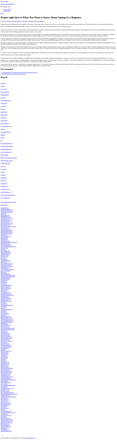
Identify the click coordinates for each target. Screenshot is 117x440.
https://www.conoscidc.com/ (8, 195)
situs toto (3, 109)
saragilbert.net (4, 239)
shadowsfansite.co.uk (6, 293)
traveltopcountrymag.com (7, 419)
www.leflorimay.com (6, 126)
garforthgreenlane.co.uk (7, 319)
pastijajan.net (4, 281)
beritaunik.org (4, 358)
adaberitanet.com (5, 364)
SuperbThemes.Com (30, 438)
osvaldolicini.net (5, 296)
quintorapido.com (5, 250)
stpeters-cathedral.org (6, 288)
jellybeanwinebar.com (6, 371)
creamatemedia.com (6, 278)
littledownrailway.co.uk (6, 318)
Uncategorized (40, 21)
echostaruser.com (5, 240)
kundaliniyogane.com (6, 301)
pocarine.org (4, 315)
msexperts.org (4, 398)
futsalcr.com (4, 406)
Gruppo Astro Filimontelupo (8, 4)
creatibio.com (4, 414)
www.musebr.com (5, 198)
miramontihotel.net (5, 425)
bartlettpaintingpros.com (7, 368)
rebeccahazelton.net (6, 325)
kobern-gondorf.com (6, 404)
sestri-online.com (5, 222)
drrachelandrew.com (6, 192)
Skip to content (4, 1)
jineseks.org (4, 272)
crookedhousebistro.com (7, 376)
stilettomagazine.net (6, 243)
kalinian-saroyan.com (6, 336)
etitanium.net (4, 235)
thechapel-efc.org (5, 424)
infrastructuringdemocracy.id (8, 275)
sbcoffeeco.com (5, 366)
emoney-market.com (6, 427)
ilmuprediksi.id (4, 381)
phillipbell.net (4, 259)
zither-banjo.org (5, 289)
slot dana (3, 129)
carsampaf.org (4, 356)
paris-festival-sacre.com (6, 341)
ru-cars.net (3, 258)
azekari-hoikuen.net (6, 261)
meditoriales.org (5, 268)
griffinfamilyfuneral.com (7, 232)
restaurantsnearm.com (6, 431)
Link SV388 (4, 103)
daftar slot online (5, 123)
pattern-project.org (5, 286)
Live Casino (4, 89)
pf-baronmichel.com (6, 378)
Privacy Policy (7, 9)
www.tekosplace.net (6, 132)
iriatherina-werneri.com (6, 422)
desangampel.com (5, 279)
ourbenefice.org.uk (5, 292)
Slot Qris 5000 (4, 155)
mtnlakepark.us (4, 354)
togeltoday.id (4, 428)
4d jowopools (4, 120)
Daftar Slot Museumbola (7, 146)
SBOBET (3, 175)
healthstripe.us (4, 323)
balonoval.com (4, 248)
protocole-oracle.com (6, 415)
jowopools (3, 117)
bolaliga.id (3, 349)
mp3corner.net (4, 256)
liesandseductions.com (6, 209)
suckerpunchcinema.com (7, 218)
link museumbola (5, 92)
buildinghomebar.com (6, 372)
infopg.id (3, 409)
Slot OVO (3, 166)
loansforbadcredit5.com (6, 230)
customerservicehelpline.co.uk (8, 396)
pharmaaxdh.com (5, 215)
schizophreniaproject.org (7, 266)
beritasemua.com (5, 362)
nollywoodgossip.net (6, 411)
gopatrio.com (4, 183)
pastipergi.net (4, 282)
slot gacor (3, 97)
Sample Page (7, 11)
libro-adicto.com (5, 399)
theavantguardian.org (6, 346)
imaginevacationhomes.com (8, 329)
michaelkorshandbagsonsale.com (9, 242)
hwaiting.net (4, 416)
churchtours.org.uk (5, 299)
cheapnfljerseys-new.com (7, 388)
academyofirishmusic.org (7, 305)
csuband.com (4, 331)
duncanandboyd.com (6, 252)
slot (1, 140)
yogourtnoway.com (5, 219)
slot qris (3, 137)
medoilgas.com (4, 186)
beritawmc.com (4, 365)
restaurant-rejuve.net (6, 374)
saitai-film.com (4, 238)
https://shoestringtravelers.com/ (8, 202)
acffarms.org (4, 291)
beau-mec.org (4, 401)
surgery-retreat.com (5, 271)
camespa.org (4, 303)
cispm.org (3, 308)
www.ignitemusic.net (6, 152)
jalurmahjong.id (5, 408)
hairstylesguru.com (5, 418)
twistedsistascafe (5, 429)
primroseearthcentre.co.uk (7, 321)
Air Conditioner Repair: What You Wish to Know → (14, 74)
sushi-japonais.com (5, 369)
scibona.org (3, 311)
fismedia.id (3, 359)
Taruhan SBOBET (5, 163)
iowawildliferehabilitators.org (8, 385)
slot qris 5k (3, 83)
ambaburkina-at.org (5, 333)
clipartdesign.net (5, 228)
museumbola (4, 112)
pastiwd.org (4, 283)
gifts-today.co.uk (5, 326)
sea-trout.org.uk (5, 352)
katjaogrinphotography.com (7, 328)
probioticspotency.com (6, 220)
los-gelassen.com (5, 389)
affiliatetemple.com (5, 216)
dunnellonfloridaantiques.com (8, 379)
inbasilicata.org (4, 332)
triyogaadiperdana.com (6, 285)
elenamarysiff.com (5, 339)
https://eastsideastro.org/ (7, 143)
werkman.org (4, 355)
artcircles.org (4, 306)
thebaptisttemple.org (6, 316)
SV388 (2, 172)
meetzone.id (4, 361)
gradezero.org (4, 342)
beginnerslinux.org (5, 395)
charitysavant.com (5, 335)
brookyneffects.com (6, 382)
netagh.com (3, 213)
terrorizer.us (4, 302)
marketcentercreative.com (7, 210)
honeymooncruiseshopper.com (8, 226)
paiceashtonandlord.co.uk (7, 295)
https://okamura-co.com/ (7, 160)
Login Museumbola (6, 100)
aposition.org (4, 312)
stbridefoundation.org (6, 149)
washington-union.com (6, 212)
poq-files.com (4, 386)
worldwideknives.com (6, 421)
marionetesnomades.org (6, 309)
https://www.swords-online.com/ (9, 157)
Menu (2, 13)
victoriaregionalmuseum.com (8, 412)
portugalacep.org (5, 313)
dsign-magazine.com (6, 229)
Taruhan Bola (4, 205)
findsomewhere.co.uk (6, 351)
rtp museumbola (5, 94)
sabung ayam (4, 115)
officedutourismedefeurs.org (8, 276)
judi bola (3, 86)
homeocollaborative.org (6, 263)
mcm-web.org (4, 384)
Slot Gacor (3, 180)
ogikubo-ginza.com (5, 253)
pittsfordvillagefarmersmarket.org (9, 394)
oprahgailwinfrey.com (6, 298)
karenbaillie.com (5, 208)
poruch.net (3, 249)
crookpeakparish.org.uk (6, 338)
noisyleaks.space (5, 255)
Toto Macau (4, 177)
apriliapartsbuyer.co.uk (6, 322)
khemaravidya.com (5, 402)
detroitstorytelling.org (6, 345)
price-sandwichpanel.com (7, 392)
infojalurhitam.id (5, 348)
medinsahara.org (5, 405)
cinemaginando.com (6, 236)
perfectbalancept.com (6, 265)
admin (30, 21)
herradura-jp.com (5, 391)
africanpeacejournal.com (7, 223)
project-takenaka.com (6, 245)
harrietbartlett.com (5, 225)
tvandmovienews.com (6, 233)
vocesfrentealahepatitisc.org (7, 269)
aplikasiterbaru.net (5, 375)
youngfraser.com (5, 189)
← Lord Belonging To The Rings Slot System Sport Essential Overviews (19, 72)
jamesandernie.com (5, 273)
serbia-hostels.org (5, 344)
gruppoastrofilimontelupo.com (8, 246)
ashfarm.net (3, 262)
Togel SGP (3, 106)
